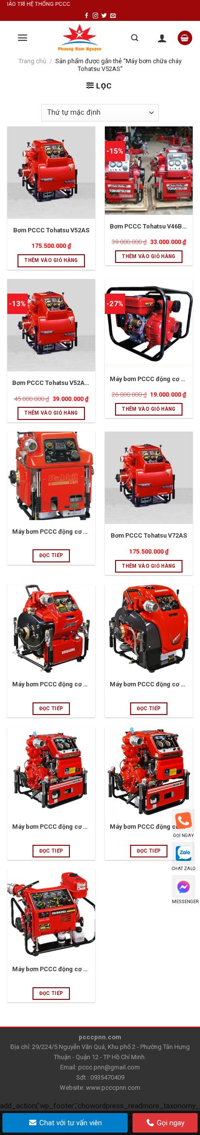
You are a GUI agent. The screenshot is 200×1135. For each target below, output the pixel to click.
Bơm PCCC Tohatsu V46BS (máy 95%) (149, 226)
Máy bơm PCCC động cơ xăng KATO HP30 (149, 379)
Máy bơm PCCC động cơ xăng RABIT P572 (51, 531)
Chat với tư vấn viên (69, 1122)
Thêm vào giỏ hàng (51, 260)
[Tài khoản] (162, 38)
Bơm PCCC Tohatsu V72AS (149, 535)
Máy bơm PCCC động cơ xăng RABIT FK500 (149, 684)
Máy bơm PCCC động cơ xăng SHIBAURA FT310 (51, 969)
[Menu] (22, 38)
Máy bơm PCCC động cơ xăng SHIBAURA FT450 (149, 826)
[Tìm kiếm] (134, 37)
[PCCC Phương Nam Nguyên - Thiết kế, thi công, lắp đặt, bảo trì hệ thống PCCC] (79, 38)
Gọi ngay (169, 1122)
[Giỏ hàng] (185, 38)
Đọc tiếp (51, 555)
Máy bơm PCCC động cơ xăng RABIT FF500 (51, 684)
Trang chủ (32, 61)
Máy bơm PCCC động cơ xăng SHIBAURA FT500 (51, 826)
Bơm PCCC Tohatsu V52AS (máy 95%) (51, 382)
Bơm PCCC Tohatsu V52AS (51, 230)
